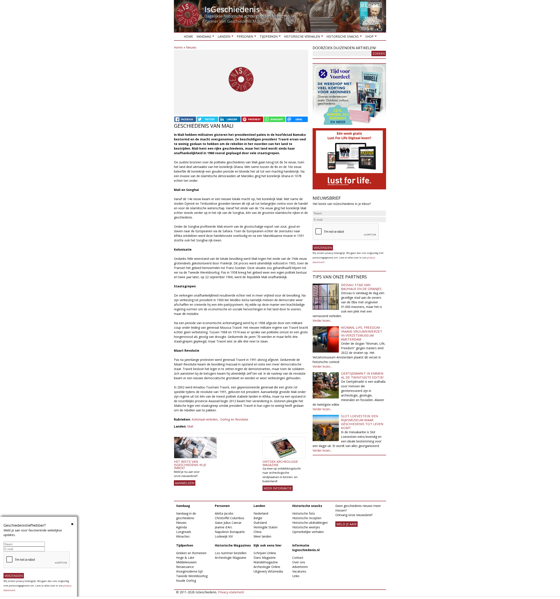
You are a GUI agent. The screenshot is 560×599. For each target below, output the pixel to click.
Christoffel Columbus (229, 518)
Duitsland (260, 522)
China (257, 532)
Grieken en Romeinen (191, 553)
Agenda (181, 527)
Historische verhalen (301, 37)
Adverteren (300, 567)
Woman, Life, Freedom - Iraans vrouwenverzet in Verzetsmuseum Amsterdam (361, 333)
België (258, 518)
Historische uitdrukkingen (310, 522)
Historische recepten (306, 518)
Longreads (183, 532)
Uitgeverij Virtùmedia (268, 571)
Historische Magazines (233, 545)
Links (295, 576)
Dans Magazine (265, 557)
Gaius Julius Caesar (228, 522)
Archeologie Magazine (230, 557)
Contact (297, 557)
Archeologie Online (267, 567)
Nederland (261, 513)
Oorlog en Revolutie (234, 419)
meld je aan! (346, 524)
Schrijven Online (265, 553)
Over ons (298, 562)
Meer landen (262, 536)
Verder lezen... (322, 320)
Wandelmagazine (266, 562)
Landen (223, 37)
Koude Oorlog (186, 580)
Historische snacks (342, 37)
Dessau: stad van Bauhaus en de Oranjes (361, 287)
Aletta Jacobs (224, 513)
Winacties (183, 536)
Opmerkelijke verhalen (308, 532)
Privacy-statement (231, 592)
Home (188, 36)
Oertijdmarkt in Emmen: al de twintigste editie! (362, 375)
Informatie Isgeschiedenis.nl (306, 547)
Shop (368, 37)
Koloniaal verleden (205, 419)
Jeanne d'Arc (223, 527)
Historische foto (303, 513)
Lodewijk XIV (224, 536)
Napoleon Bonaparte (230, 532)
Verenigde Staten (266, 527)
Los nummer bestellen (231, 553)
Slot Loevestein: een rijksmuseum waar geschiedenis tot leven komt (362, 422)
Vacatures (299, 571)
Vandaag (203, 37)
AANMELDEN (184, 483)
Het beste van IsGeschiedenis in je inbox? (190, 464)
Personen (244, 37)
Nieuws (191, 47)
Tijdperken (267, 37)
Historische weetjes (306, 527)
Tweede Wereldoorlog (192, 576)
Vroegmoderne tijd (189, 571)
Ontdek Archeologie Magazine (280, 463)
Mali (190, 426)
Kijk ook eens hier (268, 545)
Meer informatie (278, 488)
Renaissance (185, 567)
